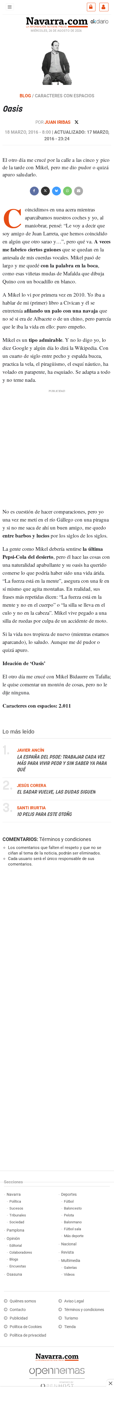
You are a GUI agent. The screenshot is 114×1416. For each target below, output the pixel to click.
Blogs (13, 1259)
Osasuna (14, 1274)
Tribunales (17, 1215)
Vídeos (69, 1274)
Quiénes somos (23, 1301)
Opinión (13, 1238)
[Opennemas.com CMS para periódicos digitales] (57, 1376)
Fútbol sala (72, 1229)
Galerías (70, 1267)
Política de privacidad (28, 1335)
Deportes (69, 1194)
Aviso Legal (74, 1301)
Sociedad (16, 1222)
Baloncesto (73, 1208)
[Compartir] (34, 190)
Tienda (70, 1326)
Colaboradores (20, 1252)
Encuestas (17, 1266)
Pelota (69, 1215)
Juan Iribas (58, 122)
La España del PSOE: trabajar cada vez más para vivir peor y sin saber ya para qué (62, 764)
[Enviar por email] (78, 190)
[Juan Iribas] (57, 61)
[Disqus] (55, 947)
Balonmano (73, 1222)
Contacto (18, 1309)
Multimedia (70, 1260)
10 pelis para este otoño (44, 814)
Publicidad (19, 1318)
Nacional (68, 1244)
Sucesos (16, 1208)
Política (15, 1201)
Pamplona (15, 1230)
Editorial (15, 1245)
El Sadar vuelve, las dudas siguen (56, 792)
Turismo (71, 1318)
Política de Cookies (26, 1326)
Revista (67, 1252)
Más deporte (74, 1236)
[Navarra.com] (56, 22)
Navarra (14, 1194)
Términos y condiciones (65, 839)
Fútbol (69, 1201)
